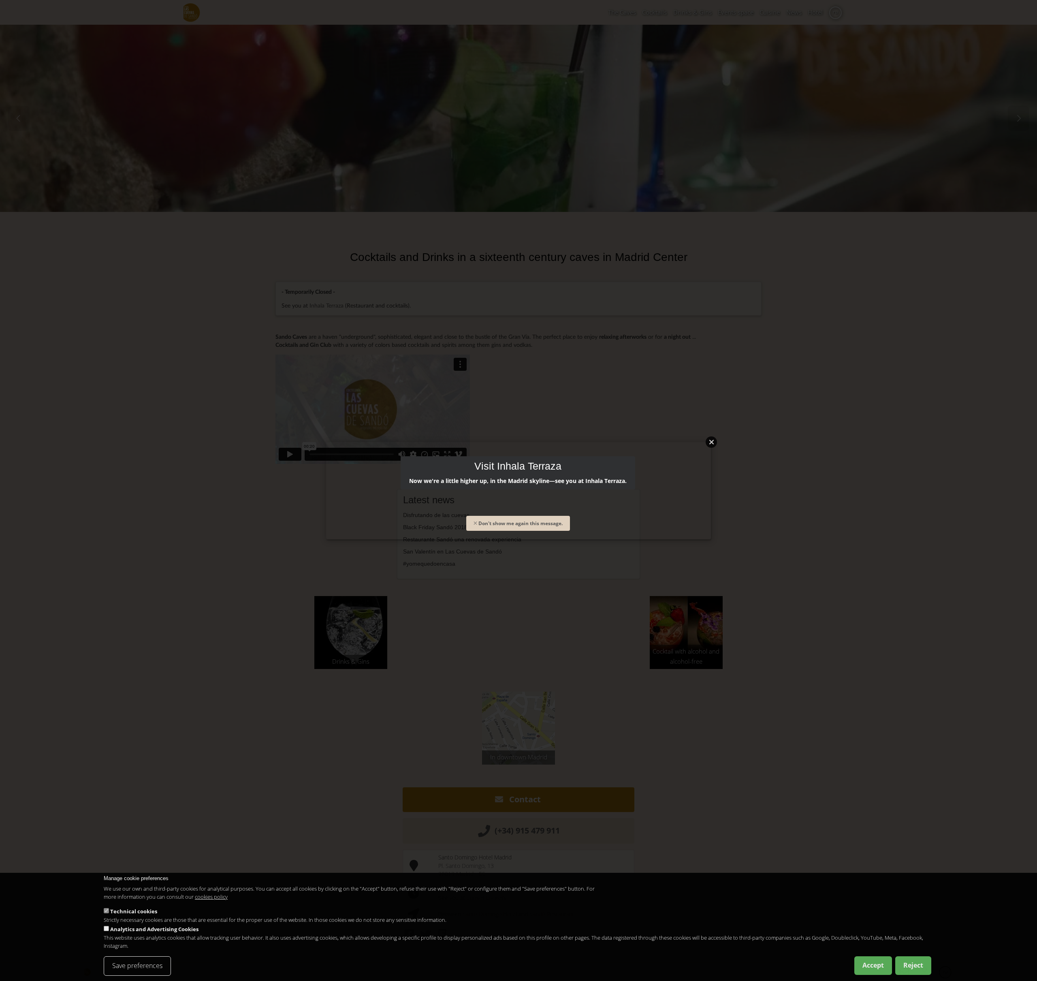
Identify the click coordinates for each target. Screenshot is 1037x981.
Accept (873, 965)
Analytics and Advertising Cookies (154, 928)
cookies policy (211, 896)
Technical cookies (133, 911)
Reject (913, 965)
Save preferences (137, 965)
